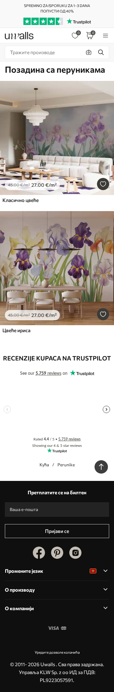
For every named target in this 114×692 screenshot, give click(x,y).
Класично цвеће (20, 200)
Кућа (44, 464)
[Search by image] (89, 52)
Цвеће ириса (16, 330)
